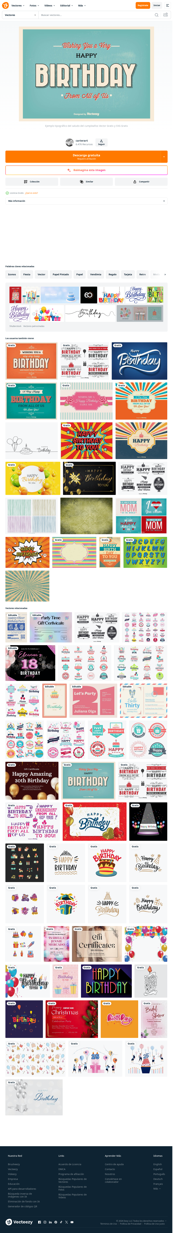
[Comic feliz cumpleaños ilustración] (27, 552)
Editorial (65, 5)
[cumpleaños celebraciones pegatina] (66, 904)
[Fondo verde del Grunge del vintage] (86, 516)
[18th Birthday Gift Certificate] (97, 944)
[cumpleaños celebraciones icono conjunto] (23, 944)
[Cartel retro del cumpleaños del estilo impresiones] (31, 361)
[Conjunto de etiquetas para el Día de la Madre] (141, 516)
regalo (113, 274)
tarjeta (128, 274)
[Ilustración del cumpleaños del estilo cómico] (86, 440)
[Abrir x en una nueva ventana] (66, 1222)
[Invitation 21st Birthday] (56, 944)
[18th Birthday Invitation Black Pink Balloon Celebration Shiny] (30, 663)
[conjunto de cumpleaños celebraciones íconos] (24, 862)
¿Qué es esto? (31, 193)
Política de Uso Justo (152, 1223)
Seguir (100, 144)
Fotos (33, 5)
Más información (16, 200)
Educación (13, 1183)
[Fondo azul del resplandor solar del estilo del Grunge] (27, 586)
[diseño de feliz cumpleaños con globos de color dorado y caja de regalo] (89, 478)
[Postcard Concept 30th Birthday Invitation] (143, 701)
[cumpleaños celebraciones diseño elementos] (24, 904)
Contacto (108, 1169)
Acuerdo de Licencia (68, 1164)
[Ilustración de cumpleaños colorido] (141, 401)
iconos (12, 274)
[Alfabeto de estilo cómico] (145, 552)
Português (157, 1174)
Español (155, 1169)
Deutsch (155, 1179)
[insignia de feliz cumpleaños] (107, 904)
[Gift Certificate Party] (51, 627)
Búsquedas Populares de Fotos (71, 1188)
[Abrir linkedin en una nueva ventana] (50, 1222)
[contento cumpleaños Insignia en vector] (148, 904)
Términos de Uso (106, 1223)
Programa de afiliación (70, 1174)
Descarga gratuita (85, 156)
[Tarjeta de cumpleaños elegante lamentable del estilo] (86, 401)
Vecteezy (12, 1169)
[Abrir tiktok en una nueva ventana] (61, 1222)
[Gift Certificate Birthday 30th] (31, 781)
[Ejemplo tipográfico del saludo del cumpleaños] (88, 781)
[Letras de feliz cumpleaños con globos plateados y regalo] (34, 1097)
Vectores (16, 5)
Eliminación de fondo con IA (23, 1201)
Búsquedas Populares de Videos (71, 1196)
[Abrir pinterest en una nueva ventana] (55, 1222)
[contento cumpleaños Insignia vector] (148, 862)
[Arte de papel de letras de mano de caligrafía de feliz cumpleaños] (139, 361)
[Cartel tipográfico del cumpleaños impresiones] (31, 401)
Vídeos (48, 5)
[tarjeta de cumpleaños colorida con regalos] (65, 981)
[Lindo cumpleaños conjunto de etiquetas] (32, 821)
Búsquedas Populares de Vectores (71, 1180)
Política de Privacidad (128, 1223)
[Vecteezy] (5, 5)
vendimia (95, 274)
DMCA (60, 1169)
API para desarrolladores (22, 1188)
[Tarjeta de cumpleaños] (110, 552)
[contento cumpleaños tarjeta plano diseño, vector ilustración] (106, 981)
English (155, 1164)
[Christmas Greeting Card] (72, 1019)
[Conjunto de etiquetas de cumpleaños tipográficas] (84, 361)
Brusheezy (13, 1164)
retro (142, 274)
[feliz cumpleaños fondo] (35, 1059)
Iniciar (154, 5)
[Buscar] (154, 15)
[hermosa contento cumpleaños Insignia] (66, 862)
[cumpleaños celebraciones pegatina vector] (107, 862)
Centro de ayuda (112, 1164)
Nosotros (108, 1174)
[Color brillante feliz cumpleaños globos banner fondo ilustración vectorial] (32, 478)
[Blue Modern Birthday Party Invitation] (16, 627)
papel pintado (61, 274)
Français (156, 1183)
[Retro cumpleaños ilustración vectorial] (141, 440)
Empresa (13, 1179)
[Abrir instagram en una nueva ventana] (45, 1222)
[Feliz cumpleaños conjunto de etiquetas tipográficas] (142, 478)
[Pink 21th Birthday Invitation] (93, 701)
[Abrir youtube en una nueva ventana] (72, 1222)
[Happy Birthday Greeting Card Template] (54, 701)
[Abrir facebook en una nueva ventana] (39, 1222)
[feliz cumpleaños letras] (150, 981)
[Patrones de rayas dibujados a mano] (31, 516)
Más (80, 5)
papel (79, 274)
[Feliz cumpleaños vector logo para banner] (144, 627)
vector (41, 274)
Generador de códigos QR (22, 1206)
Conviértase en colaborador (111, 1180)
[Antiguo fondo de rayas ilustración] (74, 552)
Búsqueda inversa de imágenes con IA (20, 1195)
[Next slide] (159, 274)
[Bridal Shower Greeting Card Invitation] (154, 1019)
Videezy (12, 1174)
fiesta (26, 274)
